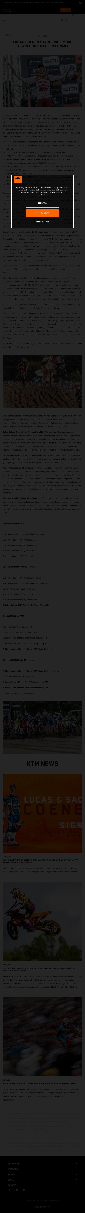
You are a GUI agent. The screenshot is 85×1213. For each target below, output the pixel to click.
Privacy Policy (41, 194)
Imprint (45, 194)
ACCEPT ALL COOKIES (42, 213)
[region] (42, 201)
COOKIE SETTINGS (42, 222)
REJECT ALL (42, 203)
